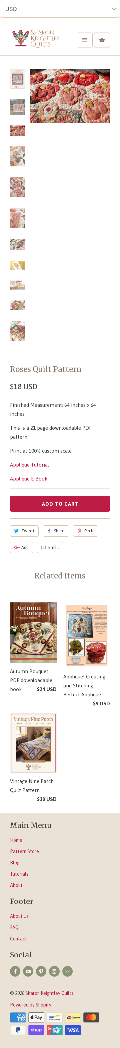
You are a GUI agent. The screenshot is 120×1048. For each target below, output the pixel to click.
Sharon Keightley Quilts (49, 993)
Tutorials (19, 874)
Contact (18, 938)
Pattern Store (24, 851)
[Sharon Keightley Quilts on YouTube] (28, 971)
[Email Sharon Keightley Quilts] (67, 971)
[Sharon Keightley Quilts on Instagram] (54, 971)
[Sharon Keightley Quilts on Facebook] (15, 971)
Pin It (89, 530)
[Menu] (85, 40)
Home (16, 840)
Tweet (27, 530)
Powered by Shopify (30, 1004)
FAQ (14, 927)
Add (25, 547)
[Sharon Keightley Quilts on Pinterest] (41, 971)
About (16, 885)
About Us (19, 916)
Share (59, 530)
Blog (15, 862)
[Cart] (102, 40)
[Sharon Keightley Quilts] (36, 42)
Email (53, 547)
